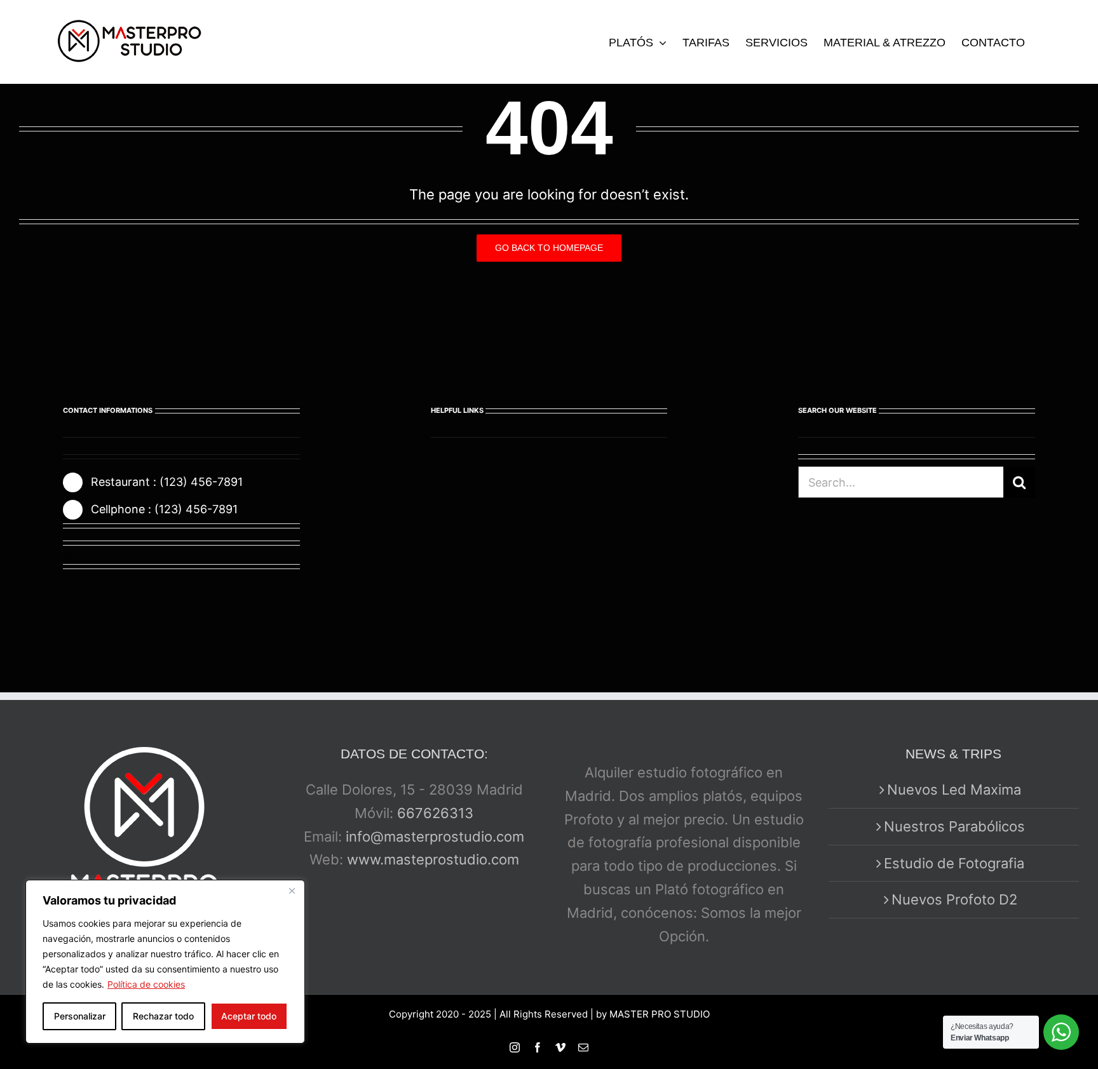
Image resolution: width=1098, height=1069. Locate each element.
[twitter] (114, 559)
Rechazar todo (163, 1016)
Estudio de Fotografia (954, 863)
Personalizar (79, 1016)
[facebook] (91, 559)
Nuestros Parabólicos (954, 826)
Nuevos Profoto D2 (954, 899)
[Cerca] (291, 890)
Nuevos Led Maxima (954, 789)
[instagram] (68, 559)
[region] (165, 962)
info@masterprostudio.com (435, 836)
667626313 (435, 813)
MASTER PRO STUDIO (659, 1014)
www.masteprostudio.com (433, 859)
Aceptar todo (248, 1016)
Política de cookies (146, 984)
